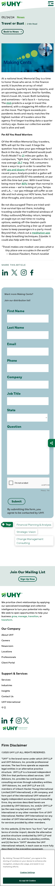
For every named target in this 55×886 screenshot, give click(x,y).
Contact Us (7, 696)
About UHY (7, 634)
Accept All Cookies (27, 880)
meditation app (41, 232)
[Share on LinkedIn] (5, 272)
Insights (5, 690)
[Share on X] (14, 272)
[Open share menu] (51, 443)
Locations (6, 651)
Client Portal (8, 662)
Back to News (11, 31)
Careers (5, 640)
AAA (8, 103)
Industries (6, 685)
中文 (3, 707)
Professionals (8, 656)
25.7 (19, 162)
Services (6, 679)
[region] (27, 868)
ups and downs (16, 169)
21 (23, 155)
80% (24, 183)
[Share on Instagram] (23, 272)
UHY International (10, 701)
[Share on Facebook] (32, 272)
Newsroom (7, 645)
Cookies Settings (27, 872)
